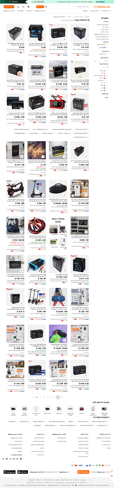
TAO (71, 480)
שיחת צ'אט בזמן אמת (38, 441)
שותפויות (19, 451)
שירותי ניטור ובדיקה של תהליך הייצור (80, 452)
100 (37, 397)
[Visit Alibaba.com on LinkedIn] (17, 459)
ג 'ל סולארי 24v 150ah (47, 133)
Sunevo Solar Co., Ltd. (18, 87)
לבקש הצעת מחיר (61, 441)
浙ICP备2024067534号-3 (102, 485)
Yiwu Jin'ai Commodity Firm (38, 247)
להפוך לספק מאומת (17, 448)
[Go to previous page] (61, 397)
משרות (108, 448)
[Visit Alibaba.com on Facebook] (21, 459)
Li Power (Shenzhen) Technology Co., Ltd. (37, 54)
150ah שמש (12, 421)
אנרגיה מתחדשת (78, 17)
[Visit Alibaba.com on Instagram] (10, 459)
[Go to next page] (33, 397)
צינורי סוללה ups (24, 421)
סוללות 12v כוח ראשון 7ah (80, 133)
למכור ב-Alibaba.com (16, 438)
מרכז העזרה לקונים (39, 438)
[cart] (23, 7)
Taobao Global (64, 480)
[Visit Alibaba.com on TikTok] (3, 459)
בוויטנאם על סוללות (50, 425)
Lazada (57, 480)
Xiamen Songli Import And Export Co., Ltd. (37, 120)
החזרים (42, 448)
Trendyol (76, 480)
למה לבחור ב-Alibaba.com (103, 438)
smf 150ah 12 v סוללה (38, 421)
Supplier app (63, 472)
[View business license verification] (73, 485)
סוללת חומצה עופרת (19, 133)
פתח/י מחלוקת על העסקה (37, 444)
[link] (111, 471)
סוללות (69, 17)
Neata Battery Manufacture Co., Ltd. (58, 53)
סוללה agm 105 (33, 133)
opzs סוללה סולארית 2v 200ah (67, 425)
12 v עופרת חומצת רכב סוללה (99, 421)
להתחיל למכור (18, 441)
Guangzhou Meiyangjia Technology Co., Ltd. (79, 168)
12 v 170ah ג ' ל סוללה (63, 133)
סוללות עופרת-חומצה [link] (59, 17)
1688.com (38, 480)
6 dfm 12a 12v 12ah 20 (81, 129)
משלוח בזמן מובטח (83, 444)
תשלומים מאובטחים (83, 438)
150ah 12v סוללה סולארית (80, 137)
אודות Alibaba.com (105, 434)
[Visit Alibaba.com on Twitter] (14, 459)
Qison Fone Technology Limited (15, 171)
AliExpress (31, 480)
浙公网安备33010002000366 (86, 485)
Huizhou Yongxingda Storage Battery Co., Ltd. (79, 87)
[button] (46, 7)
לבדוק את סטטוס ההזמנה (15, 444)
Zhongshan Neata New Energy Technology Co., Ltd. (79, 120)
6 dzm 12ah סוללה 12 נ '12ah (40, 129)
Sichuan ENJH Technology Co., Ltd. (79, 246)
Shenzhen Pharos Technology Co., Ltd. (37, 174)
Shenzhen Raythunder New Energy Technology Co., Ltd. (15, 51)
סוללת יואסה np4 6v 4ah (86, 425)
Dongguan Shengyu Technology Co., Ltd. (58, 210)
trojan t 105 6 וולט (82, 421)
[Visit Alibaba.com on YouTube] (7, 459)
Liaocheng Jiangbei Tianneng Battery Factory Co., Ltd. (79, 53)
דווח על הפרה (40, 455)
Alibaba (87, 17)
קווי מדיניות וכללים (83, 456)
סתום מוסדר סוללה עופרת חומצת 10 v (61, 129)
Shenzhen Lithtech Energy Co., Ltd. (79, 209)
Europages (83, 480)
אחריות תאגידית (106, 444)
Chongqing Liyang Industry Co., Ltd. (37, 87)
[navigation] (100, 207)
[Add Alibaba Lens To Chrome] (83, 472)
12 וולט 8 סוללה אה (101, 425)
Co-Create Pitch (105, 441)
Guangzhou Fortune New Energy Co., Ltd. (15, 123)
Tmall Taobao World (48, 480)
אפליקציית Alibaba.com (36, 472)
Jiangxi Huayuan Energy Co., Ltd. (58, 87)
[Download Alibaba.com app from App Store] (22, 472)
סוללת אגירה (36, 425)
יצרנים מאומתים (62, 438)
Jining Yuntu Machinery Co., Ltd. (15, 249)
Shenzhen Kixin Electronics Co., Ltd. (37, 209)
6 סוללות (70, 421)
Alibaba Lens (100, 472)
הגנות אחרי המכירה (83, 448)
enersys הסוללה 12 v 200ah (21, 129)
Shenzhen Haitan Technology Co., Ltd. (58, 122)
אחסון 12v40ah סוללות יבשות (56, 421)
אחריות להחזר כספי (83, 441)
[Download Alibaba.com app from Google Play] (10, 472)
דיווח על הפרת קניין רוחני (37, 451)
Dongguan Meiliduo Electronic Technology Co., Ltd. (58, 168)
